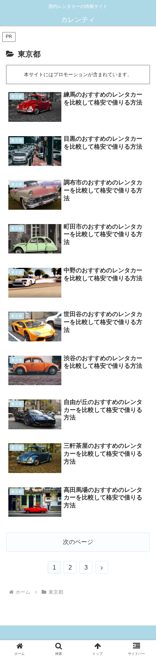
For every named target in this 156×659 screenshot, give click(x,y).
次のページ (78, 542)
